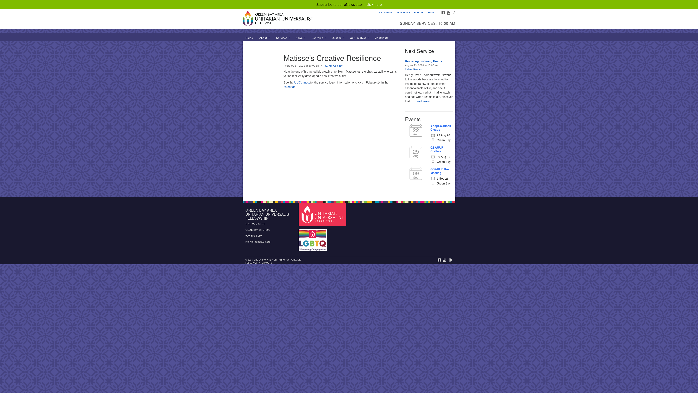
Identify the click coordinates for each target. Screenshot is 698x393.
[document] (349, 119)
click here (374, 5)
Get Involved (359, 37)
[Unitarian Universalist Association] (323, 214)
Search (418, 12)
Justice (337, 37)
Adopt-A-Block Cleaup (440, 127)
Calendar (385, 12)
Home (249, 37)
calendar (289, 86)
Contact (432, 12)
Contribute (382, 37)
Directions (403, 12)
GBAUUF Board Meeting (441, 171)
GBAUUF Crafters (436, 149)
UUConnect (302, 82)
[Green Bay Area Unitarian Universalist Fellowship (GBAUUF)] (305, 19)
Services (281, 37)
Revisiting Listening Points (423, 61)
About (263, 37)
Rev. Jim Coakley (332, 65)
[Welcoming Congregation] (313, 238)
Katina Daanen (413, 69)
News (300, 37)
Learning (317, 37)
